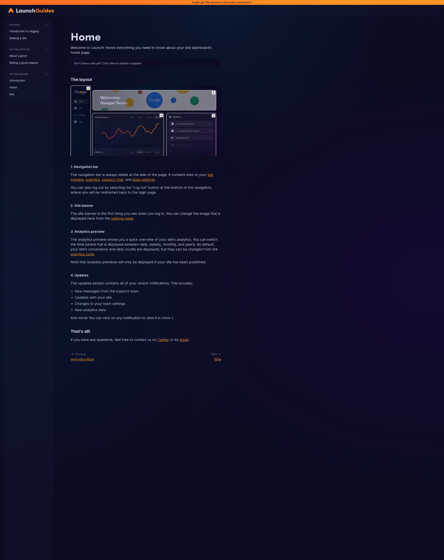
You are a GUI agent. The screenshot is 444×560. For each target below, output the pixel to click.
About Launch (18, 56)
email (184, 340)
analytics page (82, 254)
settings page (122, 218)
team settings (144, 179)
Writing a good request (23, 62)
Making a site (18, 38)
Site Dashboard (18, 74)
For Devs (14, 25)
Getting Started (19, 49)
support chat (112, 179)
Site (11, 94)
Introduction (17, 80)
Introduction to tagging (24, 31)
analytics (93, 179)
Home (13, 87)
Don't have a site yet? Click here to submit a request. (108, 63)
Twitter (163, 340)
